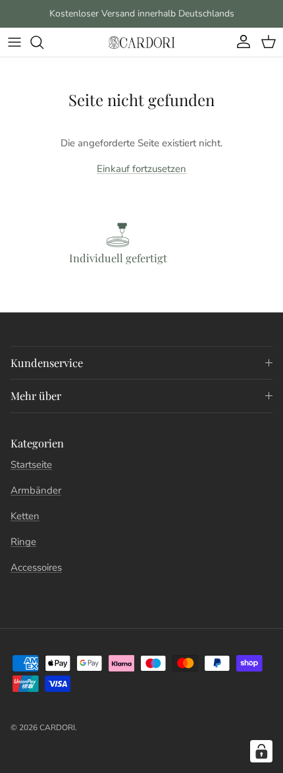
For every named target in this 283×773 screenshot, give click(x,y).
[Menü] (14, 42)
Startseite (31, 464)
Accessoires (36, 567)
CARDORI (57, 727)
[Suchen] (43, 42)
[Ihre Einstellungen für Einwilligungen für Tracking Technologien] (261, 751)
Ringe (23, 541)
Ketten (25, 516)
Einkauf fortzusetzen (141, 168)
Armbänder (36, 490)
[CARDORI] (141, 42)
